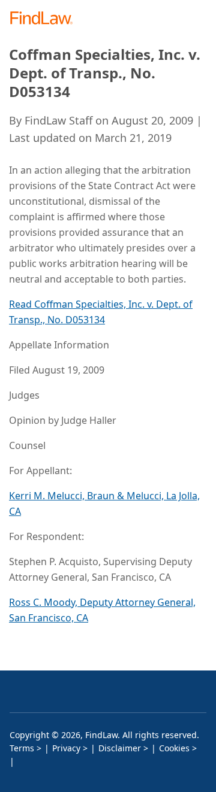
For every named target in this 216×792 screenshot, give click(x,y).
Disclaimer (119, 748)
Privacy (66, 748)
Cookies (174, 748)
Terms (22, 748)
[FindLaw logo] (45, 19)
